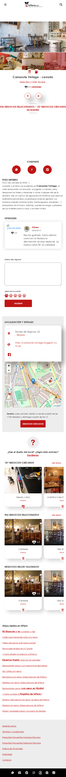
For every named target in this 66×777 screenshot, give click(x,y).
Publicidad (7, 754)
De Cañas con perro (11, 671)
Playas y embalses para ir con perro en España (24, 711)
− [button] (9, 370)
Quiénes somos (9, 726)
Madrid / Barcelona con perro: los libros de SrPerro (25, 699)
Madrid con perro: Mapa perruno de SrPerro (23, 705)
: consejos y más (18, 631)
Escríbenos (33, 455)
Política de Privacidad (12, 748)
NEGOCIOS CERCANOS (33, 423)
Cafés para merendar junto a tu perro (20, 637)
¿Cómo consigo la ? (22, 694)
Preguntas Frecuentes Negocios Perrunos (21, 743)
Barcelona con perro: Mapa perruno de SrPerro (24, 677)
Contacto (7, 760)
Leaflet (57, 405)
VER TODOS (56, 463)
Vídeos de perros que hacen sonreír (19, 642)
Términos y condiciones (13, 731)
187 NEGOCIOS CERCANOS (51, 106)
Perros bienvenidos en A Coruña (17, 648)
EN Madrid (33, 110)
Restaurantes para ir (23, 688)
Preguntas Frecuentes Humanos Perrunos (21, 737)
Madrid (21, 334)
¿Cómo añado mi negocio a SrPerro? (19, 654)
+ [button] (9, 366)
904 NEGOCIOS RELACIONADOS (17, 106)
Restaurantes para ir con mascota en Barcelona (24, 665)
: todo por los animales (21, 660)
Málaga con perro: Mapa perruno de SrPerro (23, 682)
